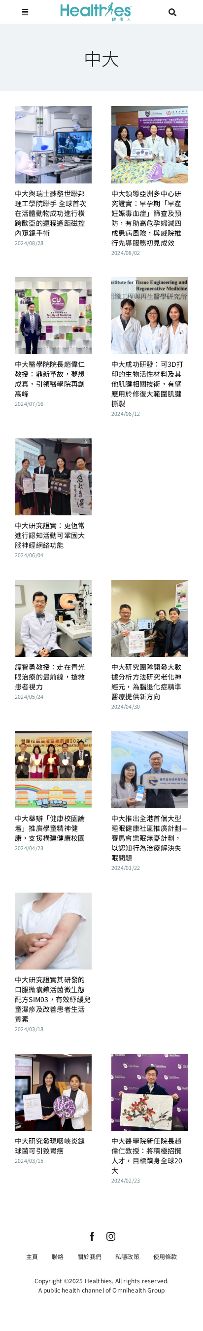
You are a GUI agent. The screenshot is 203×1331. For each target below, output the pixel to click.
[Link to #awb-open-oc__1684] (25, 12)
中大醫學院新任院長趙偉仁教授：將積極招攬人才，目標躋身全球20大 (147, 1155)
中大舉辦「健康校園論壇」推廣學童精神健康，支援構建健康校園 (50, 828)
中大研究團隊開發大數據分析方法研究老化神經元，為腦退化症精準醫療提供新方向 (146, 681)
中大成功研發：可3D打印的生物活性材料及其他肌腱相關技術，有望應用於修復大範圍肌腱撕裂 (147, 383)
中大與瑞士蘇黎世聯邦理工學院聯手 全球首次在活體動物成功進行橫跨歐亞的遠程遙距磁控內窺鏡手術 (51, 213)
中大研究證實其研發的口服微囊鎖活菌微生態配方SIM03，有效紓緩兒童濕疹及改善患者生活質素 (53, 999)
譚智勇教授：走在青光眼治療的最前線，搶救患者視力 (50, 676)
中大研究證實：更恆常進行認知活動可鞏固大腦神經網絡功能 (50, 535)
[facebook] (92, 1236)
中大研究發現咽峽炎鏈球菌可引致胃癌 (50, 1145)
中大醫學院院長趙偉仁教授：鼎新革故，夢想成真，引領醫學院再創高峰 (50, 378)
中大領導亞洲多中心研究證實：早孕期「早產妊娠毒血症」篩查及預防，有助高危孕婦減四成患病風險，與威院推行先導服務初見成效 (146, 218)
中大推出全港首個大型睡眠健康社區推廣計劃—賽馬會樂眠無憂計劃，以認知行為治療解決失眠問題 (149, 838)
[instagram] (110, 1236)
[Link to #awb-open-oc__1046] (173, 12)
